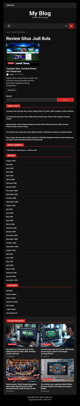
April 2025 (9, 220)
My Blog (40, 13)
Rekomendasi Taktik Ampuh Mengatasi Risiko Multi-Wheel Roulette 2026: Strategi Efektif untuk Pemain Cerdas (22, 370)
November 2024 (12, 239)
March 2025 (10, 224)
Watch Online (71, 26)
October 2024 (11, 243)
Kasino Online (11, 294)
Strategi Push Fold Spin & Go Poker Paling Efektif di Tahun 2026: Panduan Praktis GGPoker (40, 111)
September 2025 (12, 202)
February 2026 (11, 183)
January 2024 (11, 276)
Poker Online (11, 298)
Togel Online (11, 309)
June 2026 (9, 168)
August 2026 (10, 161)
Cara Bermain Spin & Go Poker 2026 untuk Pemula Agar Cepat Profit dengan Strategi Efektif (57, 335)
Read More (12, 90)
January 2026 (11, 187)
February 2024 (11, 273)
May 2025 (9, 217)
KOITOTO (48, 399)
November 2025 (12, 194)
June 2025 (9, 213)
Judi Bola (10, 63)
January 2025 (11, 232)
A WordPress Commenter (15, 150)
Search (9, 96)
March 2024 (10, 269)
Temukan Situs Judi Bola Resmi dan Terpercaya (22, 54)
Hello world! (32, 150)
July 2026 (9, 164)
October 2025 (11, 198)
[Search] (66, 26)
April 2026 (9, 176)
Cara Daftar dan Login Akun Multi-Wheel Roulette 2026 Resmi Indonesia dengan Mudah (39, 132)
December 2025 (12, 191)
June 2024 (9, 258)
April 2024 (9, 265)
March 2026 (10, 179)
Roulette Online (12, 302)
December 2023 (12, 280)
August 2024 (10, 250)
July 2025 (9, 209)
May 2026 (9, 172)
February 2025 (11, 228)
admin (11, 74)
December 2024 (12, 235)
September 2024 (12, 247)
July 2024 (9, 254)
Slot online (10, 305)
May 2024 (9, 261)
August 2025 (10, 205)
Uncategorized (11, 313)
